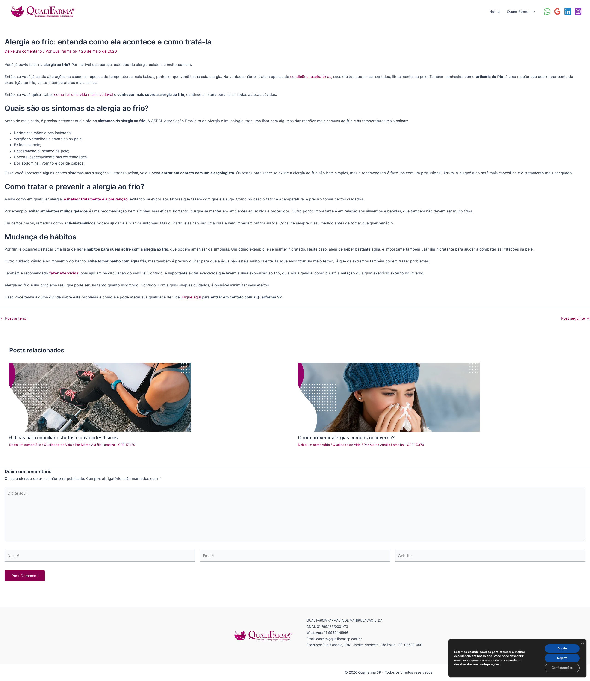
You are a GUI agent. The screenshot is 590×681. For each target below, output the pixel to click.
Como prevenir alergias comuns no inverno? (346, 437)
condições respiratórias (310, 76)
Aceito (562, 648)
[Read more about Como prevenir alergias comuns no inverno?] (389, 396)
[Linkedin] (568, 11)
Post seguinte (575, 318)
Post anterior (14, 318)
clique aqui (191, 297)
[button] (532, 11)
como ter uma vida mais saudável (83, 94)
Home (494, 11)
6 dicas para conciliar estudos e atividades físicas (63, 437)
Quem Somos (518, 11)
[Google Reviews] (557, 11)
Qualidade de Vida (58, 445)
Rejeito (562, 658)
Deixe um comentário (23, 51)
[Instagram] (578, 11)
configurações (489, 664)
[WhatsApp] (547, 11)
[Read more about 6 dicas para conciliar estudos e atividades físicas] (100, 396)
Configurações (562, 668)
